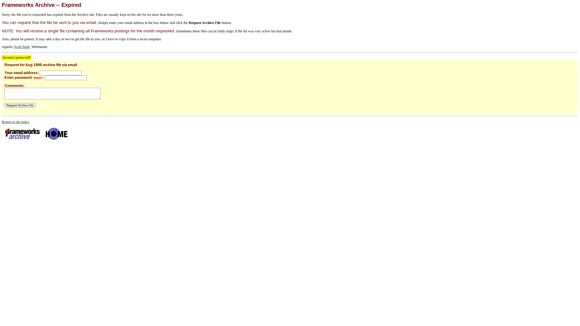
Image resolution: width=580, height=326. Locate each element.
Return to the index (15, 122)
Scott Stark (22, 47)
